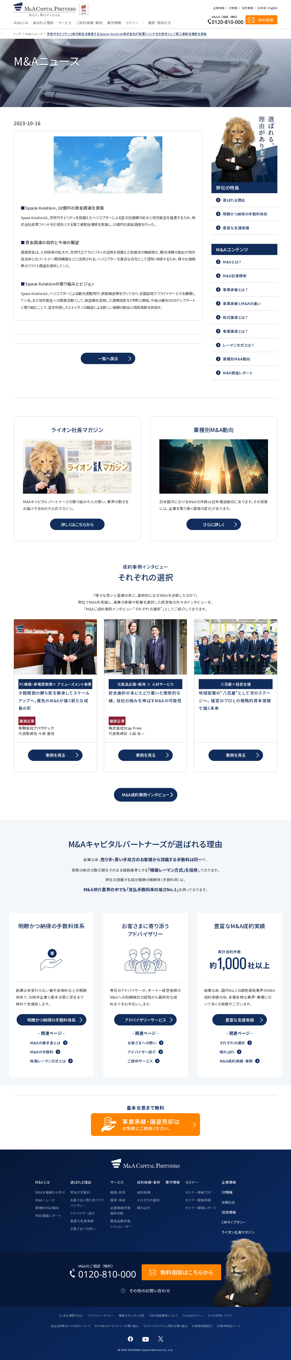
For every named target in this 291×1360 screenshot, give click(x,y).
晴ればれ (227, 1052)
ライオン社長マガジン (238, 1232)
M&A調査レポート (48, 1215)
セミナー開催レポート (200, 1207)
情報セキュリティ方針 (132, 1315)
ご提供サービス (140, 1061)
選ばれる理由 (43, 23)
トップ (17, 34)
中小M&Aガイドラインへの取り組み (117, 1326)
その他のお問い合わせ (149, 1290)
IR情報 (233, 8)
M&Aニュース (34, 34)
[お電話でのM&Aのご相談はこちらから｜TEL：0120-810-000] (103, 1272)
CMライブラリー (234, 1222)
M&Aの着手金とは (45, 1042)
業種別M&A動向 (47, 1207)
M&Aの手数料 (41, 1052)
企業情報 (218, 8)
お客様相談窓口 (202, 1326)
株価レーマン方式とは (48, 1061)
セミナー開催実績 (198, 1200)
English (272, 8)
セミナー (132, 23)
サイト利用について (220, 1315)
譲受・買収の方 (159, 23)
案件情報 (114, 23)
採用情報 (247, 8)
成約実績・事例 (148, 1182)
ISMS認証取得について (163, 1315)
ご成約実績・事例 (89, 23)
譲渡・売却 (117, 1192)
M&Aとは (21, 23)
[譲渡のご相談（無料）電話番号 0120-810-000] (226, 19)
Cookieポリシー (193, 1315)
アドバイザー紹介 (142, 1052)
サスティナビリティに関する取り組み (165, 1326)
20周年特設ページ (229, 1326)
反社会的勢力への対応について (70, 1326)
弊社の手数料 (80, 1192)
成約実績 (144, 1192)
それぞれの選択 (232, 1042)
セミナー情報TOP (198, 1192)
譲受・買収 (117, 1200)
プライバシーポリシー (101, 1315)
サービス (65, 23)
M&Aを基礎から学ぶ (50, 1192)
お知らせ (228, 1202)
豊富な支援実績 (81, 1221)
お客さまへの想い (142, 1042)
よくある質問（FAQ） (71, 1315)
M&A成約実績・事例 (236, 1061)
